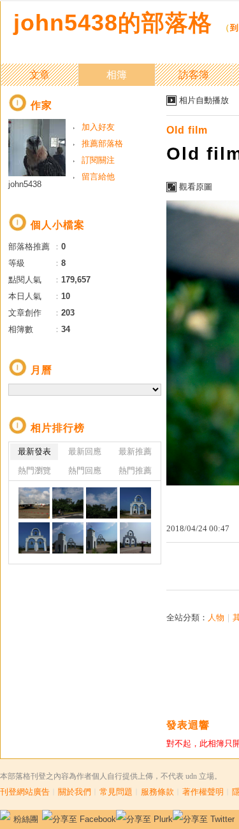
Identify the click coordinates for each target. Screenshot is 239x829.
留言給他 (98, 176)
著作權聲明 (203, 792)
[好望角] (67, 503)
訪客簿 (193, 74)
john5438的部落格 (112, 23)
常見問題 (116, 792)
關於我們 (74, 792)
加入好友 (98, 127)
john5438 (24, 184)
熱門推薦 (135, 470)
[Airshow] (34, 503)
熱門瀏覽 (34, 470)
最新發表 (34, 451)
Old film (187, 130)
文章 (39, 74)
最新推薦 (135, 451)
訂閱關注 (98, 160)
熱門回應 (84, 470)
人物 (216, 617)
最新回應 (84, 451)
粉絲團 (25, 819)
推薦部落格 (102, 143)
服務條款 (157, 792)
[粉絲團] (5, 815)
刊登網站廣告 (25, 792)
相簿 (116, 74)
